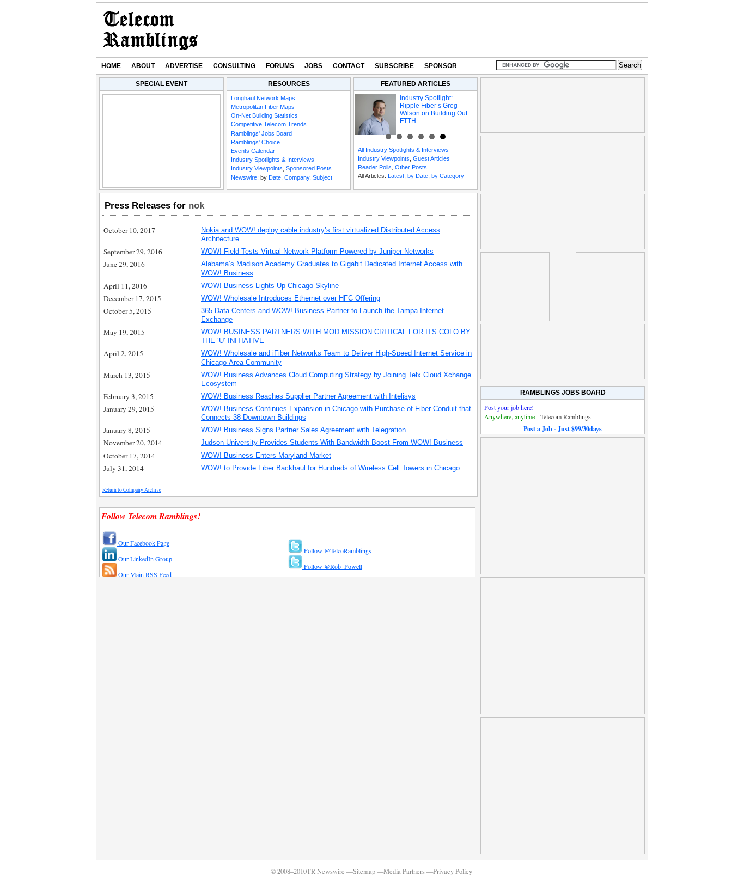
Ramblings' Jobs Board (261, 133)
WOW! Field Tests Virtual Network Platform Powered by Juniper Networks (317, 251)
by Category (447, 176)
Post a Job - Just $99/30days (562, 428)
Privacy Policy (452, 871)
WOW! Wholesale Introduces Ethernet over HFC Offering (290, 298)
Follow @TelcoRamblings (336, 550)
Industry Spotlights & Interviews (272, 159)
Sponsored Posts (309, 168)
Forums (280, 66)
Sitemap (364, 871)
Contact (348, 66)
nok (196, 205)
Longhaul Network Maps (263, 98)
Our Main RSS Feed (144, 574)
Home (111, 66)
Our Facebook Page (143, 542)
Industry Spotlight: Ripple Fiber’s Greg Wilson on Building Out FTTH (433, 109)
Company (296, 177)
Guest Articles (431, 158)
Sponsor (440, 66)
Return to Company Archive (131, 489)
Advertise (184, 66)
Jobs (313, 66)
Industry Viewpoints (257, 168)
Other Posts (411, 167)
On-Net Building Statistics (264, 115)
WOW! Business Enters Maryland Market (266, 455)
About (143, 66)
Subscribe (394, 66)
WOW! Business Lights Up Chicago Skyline (270, 285)
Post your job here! (509, 407)
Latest (396, 176)
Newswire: (245, 177)
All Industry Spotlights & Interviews (403, 149)
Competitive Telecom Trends (269, 124)
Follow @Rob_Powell (332, 566)
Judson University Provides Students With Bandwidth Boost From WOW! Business (332, 442)
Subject (322, 177)
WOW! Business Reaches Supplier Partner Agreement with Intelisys (308, 396)
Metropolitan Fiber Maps (263, 106)
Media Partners (404, 871)
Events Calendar (253, 151)
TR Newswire (150, 30)
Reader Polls (375, 167)
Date (275, 177)
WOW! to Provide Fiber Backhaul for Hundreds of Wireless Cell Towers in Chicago (330, 468)
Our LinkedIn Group (144, 558)
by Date (417, 176)
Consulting (234, 66)
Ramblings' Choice (255, 142)
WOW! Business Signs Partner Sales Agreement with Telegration (303, 430)
